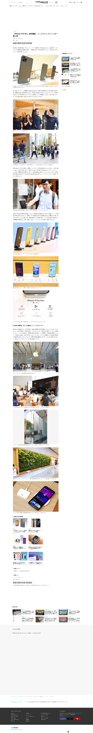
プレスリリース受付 (44, 714)
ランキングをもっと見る (66, 86)
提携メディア (43, 716)
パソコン (16, 5)
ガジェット (31, 5)
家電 (24, 5)
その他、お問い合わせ (15, 719)
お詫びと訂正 (43, 719)
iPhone (30, 696)
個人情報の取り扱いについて (46, 713)
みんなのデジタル (37, 5)
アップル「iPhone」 (17, 577)
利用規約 (27, 713)
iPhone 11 (27, 48)
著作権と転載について (15, 714)
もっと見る (64, 89)
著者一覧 (12, 721)
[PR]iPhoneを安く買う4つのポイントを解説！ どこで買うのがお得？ (26, 633)
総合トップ (12, 5)
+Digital (21, 696)
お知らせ (12, 713)
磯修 (16, 40)
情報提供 (27, 719)
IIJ (41, 5)
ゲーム (27, 5)
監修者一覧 (28, 721)
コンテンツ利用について (30, 716)
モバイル (20, 5)
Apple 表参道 (16, 579)
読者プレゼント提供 (14, 716)
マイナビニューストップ (15, 696)
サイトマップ (28, 714)
